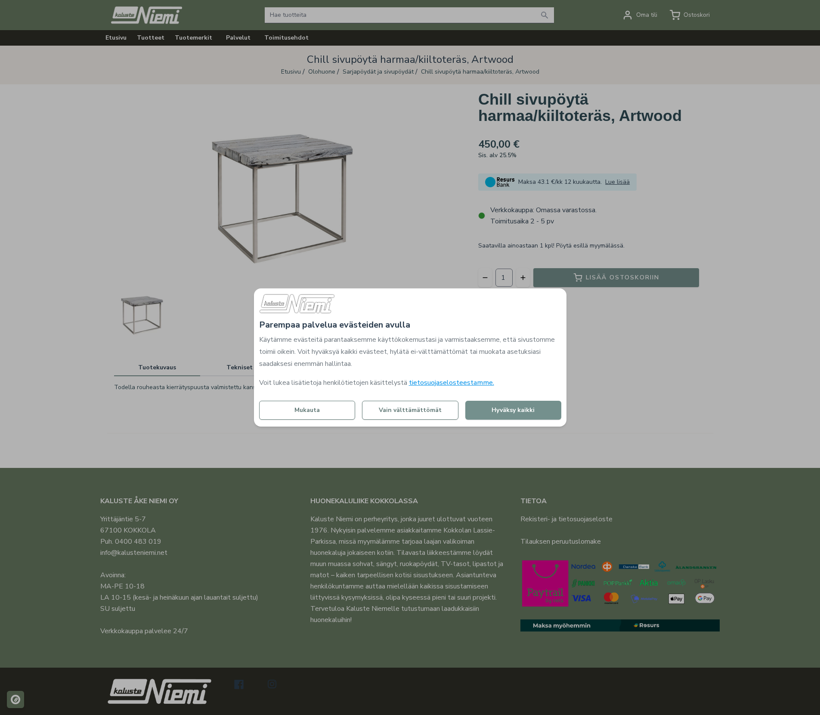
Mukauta (307, 410)
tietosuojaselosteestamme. (451, 382)
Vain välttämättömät (410, 410)
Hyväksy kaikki (513, 410)
